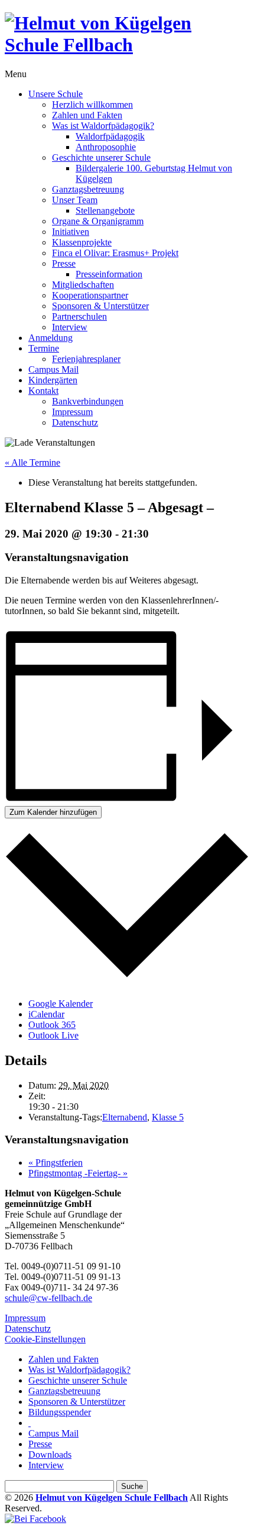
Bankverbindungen (87, 401)
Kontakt (43, 391)
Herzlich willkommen (92, 104)
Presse (64, 263)
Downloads (49, 1455)
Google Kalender (60, 1004)
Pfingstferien (55, 1162)
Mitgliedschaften (83, 285)
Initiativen (70, 232)
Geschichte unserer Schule (101, 157)
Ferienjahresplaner (86, 359)
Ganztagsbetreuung (88, 189)
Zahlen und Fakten (87, 115)
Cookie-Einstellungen (45, 1339)
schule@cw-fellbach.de (48, 1298)
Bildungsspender (59, 1412)
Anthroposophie (106, 147)
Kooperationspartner (90, 295)
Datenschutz (75, 422)
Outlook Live (53, 1035)
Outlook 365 (52, 1025)
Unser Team (74, 200)
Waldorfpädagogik (110, 136)
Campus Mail (53, 369)
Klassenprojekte (82, 242)
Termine (43, 348)
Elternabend (124, 1117)
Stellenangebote (105, 210)
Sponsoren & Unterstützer (100, 306)
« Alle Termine (32, 462)
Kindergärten (52, 380)
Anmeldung (50, 338)
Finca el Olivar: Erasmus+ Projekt (115, 253)
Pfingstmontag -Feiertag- (78, 1173)
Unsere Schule (55, 94)
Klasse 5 (168, 1117)
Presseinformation (109, 274)
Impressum (72, 412)
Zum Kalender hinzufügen (53, 812)
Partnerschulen (79, 316)
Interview (69, 327)
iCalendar (46, 1014)
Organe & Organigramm (98, 221)
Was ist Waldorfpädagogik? (103, 126)
